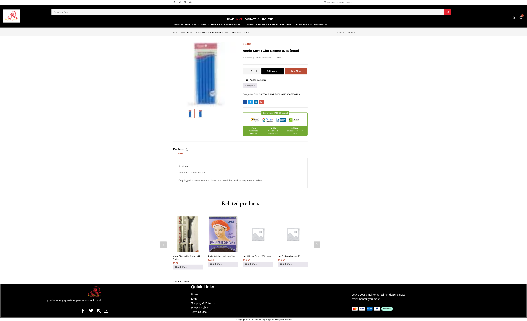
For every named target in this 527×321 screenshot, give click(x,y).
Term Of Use (199, 311)
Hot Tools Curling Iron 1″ (289, 256)
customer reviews (263, 57)
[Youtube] (190, 2)
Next (350, 32)
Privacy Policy (199, 307)
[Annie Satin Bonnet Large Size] (223, 234)
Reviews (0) (180, 149)
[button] (275, 113)
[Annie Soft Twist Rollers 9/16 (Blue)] (245, 102)
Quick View (181, 267)
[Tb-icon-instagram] (185, 2)
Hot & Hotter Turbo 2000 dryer (257, 256)
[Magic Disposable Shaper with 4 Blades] (188, 234)
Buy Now (296, 71)
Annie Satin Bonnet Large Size (221, 256)
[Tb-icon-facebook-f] (174, 2)
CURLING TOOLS (240, 32)
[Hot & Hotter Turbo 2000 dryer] (258, 234)
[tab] (183, 152)
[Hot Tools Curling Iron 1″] (293, 234)
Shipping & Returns (203, 303)
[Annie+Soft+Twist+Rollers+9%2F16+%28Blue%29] (250, 102)
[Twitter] (180, 2)
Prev (341, 32)
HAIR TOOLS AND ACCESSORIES (205, 32)
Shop (194, 298)
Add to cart (272, 71)
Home (176, 32)
